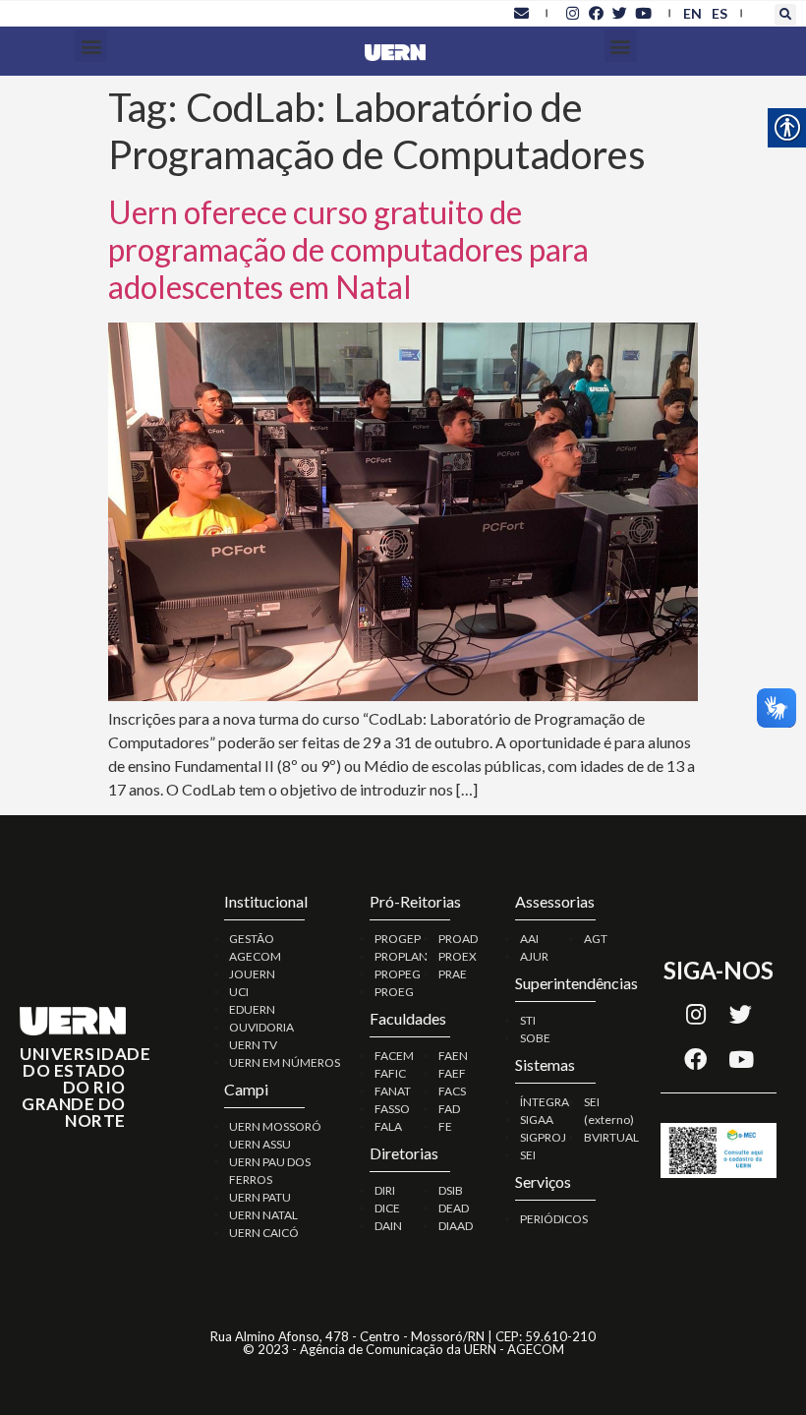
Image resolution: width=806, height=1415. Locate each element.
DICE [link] (387, 1208)
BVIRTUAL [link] (611, 1137)
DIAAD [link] (455, 1225)
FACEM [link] (394, 1055)
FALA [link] (388, 1126)
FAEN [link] (453, 1055)
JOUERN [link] (252, 974)
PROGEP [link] (397, 938)
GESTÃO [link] (251, 938)
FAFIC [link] (390, 1073)
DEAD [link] (453, 1208)
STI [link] (528, 1020)
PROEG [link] (394, 991)
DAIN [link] (388, 1225)
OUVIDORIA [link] (261, 1027)
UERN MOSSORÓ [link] (275, 1126)
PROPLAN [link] (401, 956)
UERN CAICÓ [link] (264, 1232)
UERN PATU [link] (260, 1197)
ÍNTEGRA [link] (544, 1101)
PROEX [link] (457, 956)
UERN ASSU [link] (260, 1144)
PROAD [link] (458, 938)
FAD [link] (449, 1108)
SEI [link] (528, 1155)
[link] (521, 13)
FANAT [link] (392, 1091)
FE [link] (445, 1126)
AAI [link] (529, 938)
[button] (785, 15)
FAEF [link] (452, 1073)
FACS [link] (452, 1091)
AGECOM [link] (255, 956)
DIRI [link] (384, 1190)
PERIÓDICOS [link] (554, 1218)
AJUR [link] (534, 956)
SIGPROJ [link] (543, 1137)
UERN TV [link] (253, 1044)
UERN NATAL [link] (263, 1215)
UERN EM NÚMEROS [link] (284, 1062)
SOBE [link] (535, 1038)
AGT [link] (595, 938)
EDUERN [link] (252, 1009)
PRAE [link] (452, 974)
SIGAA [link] (536, 1119)
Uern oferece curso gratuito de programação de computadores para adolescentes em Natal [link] (348, 250)
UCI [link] (239, 991)
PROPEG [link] (397, 974)
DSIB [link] (450, 1190)
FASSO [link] (392, 1108)
